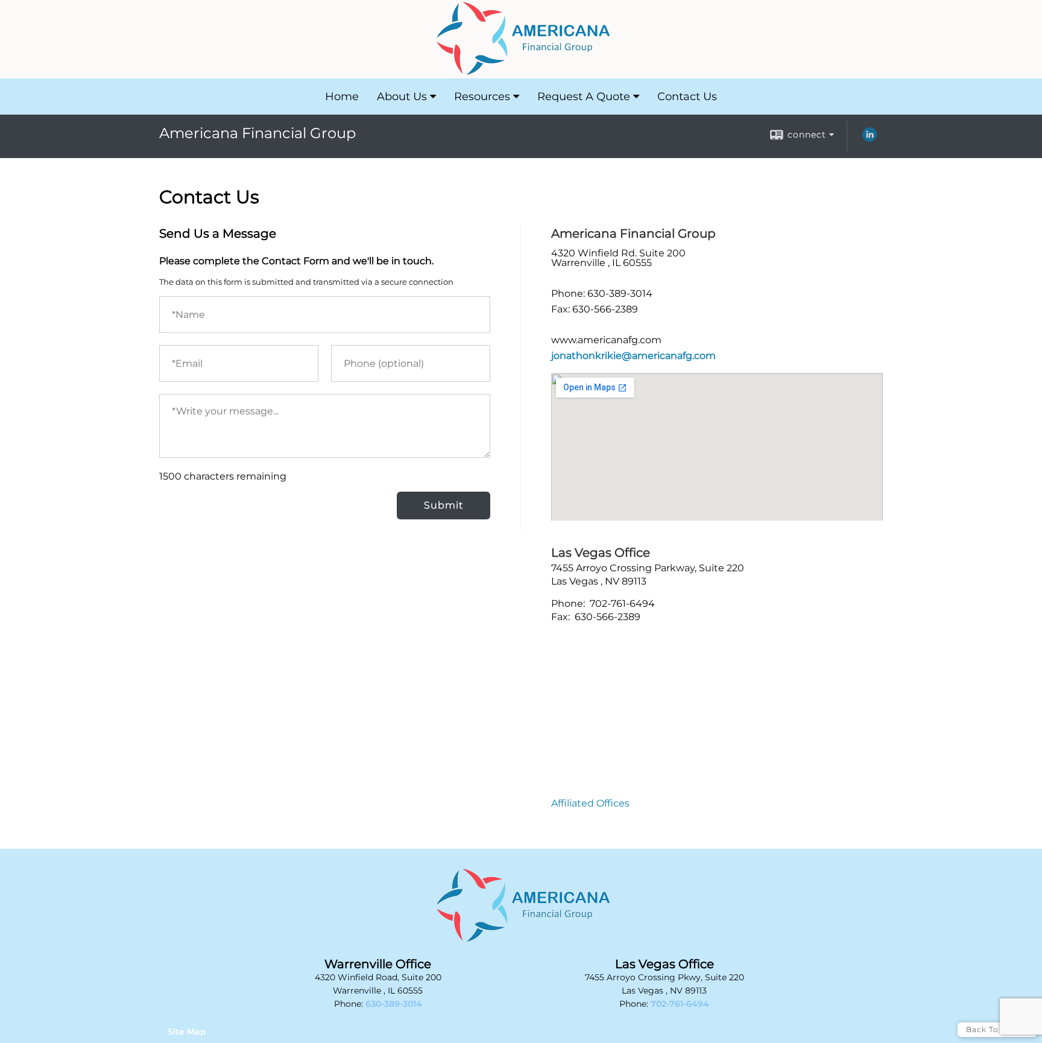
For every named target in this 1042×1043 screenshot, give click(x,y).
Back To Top (991, 1029)
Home (342, 96)
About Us (402, 96)
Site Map (187, 1031)
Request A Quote (583, 96)
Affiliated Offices (590, 803)
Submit (443, 505)
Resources (482, 96)
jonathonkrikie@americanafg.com (633, 355)
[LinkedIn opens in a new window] (869, 138)
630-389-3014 (393, 1003)
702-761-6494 (680, 1003)
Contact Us (687, 96)
